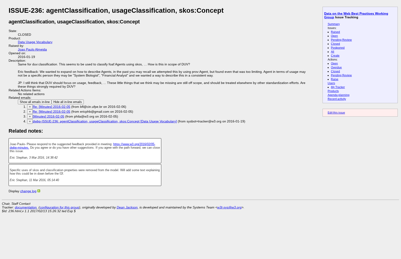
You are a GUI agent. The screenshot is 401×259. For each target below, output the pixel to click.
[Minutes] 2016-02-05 (48, 116)
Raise (334, 79)
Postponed (338, 47)
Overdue (336, 67)
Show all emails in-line (35, 102)
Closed (335, 43)
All (332, 51)
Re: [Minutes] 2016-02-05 (51, 107)
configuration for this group (59, 207)
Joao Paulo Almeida (32, 49)
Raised (335, 32)
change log (28, 191)
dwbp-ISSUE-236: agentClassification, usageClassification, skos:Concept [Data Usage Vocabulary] (105, 121)
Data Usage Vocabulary (35, 42)
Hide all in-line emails (67, 102)
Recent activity (337, 99)
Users (331, 83)
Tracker (338, 87)
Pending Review (341, 40)
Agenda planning (338, 95)
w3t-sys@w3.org (229, 207)
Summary (334, 24)
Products (333, 91)
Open (334, 36)
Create (335, 55)
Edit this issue (336, 112)
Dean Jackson (127, 207)
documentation (26, 207)
